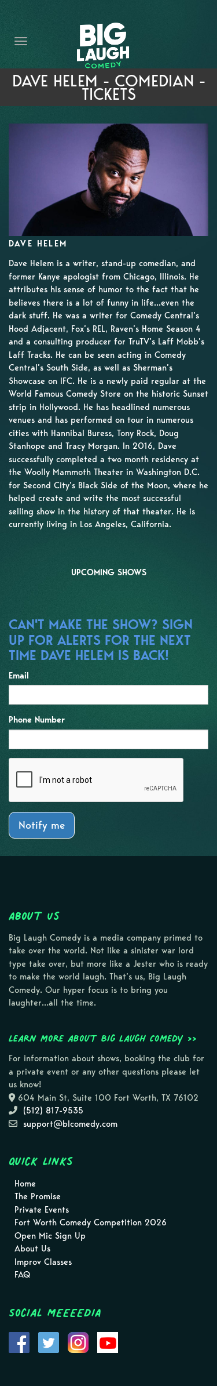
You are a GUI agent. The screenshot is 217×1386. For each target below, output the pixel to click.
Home (25, 1183)
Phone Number (37, 719)
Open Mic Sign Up (50, 1236)
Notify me (42, 825)
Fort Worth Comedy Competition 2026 (90, 1222)
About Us (32, 1248)
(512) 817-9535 (53, 1110)
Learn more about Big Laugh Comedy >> (103, 1038)
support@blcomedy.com (70, 1124)
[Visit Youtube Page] (107, 1341)
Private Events (41, 1209)
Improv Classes (43, 1262)
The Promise (37, 1196)
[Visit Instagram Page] (78, 1341)
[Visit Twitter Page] (48, 1341)
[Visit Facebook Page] (19, 1341)
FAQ (22, 1274)
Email (19, 675)
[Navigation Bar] (21, 41)
